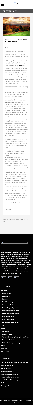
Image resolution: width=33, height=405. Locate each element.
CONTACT (4, 349)
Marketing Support (8, 316)
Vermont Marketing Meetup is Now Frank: (15, 337)
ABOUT (3, 328)
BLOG (3, 346)
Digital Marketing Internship (11, 343)
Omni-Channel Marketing (10, 322)
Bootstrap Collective (8, 340)
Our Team (5, 331)
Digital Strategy (7, 293)
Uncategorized (22, 39)
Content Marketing (8, 305)
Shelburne (21, 65)
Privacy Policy (6, 386)
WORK (3, 325)
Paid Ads (5, 299)
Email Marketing (7, 302)
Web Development (8, 319)
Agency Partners (7, 334)
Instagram (4, 383)
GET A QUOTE (6, 351)
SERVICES (4, 290)
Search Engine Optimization (11, 308)
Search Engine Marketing (10, 311)
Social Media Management (10, 313)
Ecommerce (6, 296)
